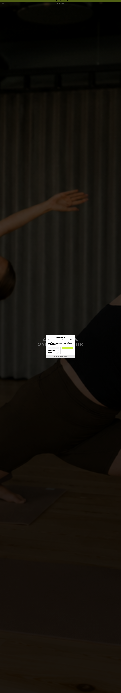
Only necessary (53, 347)
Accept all (67, 347)
